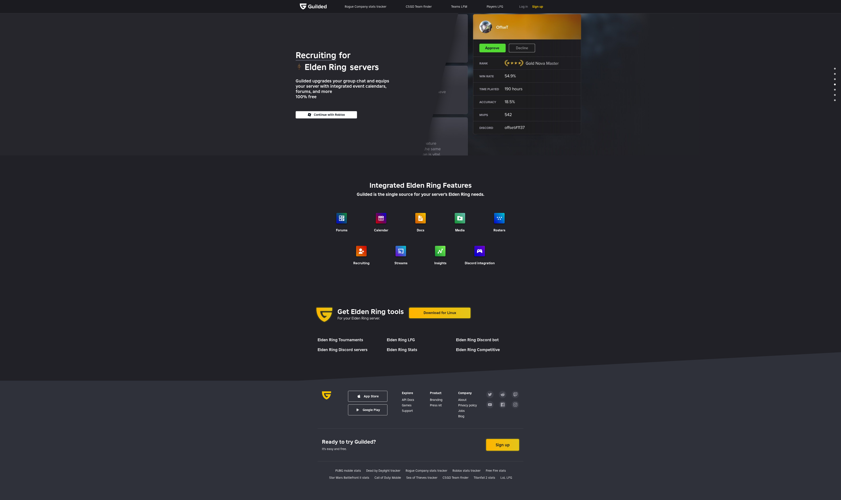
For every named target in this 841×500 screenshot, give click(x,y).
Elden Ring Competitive (478, 349)
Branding (436, 400)
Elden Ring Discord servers (342, 349)
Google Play (371, 410)
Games (407, 405)
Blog (461, 416)
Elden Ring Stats (402, 349)
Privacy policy (467, 405)
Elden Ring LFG (401, 339)
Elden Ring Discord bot (477, 339)
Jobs (461, 411)
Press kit (436, 405)
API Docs (408, 400)
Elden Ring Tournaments (340, 339)
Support (407, 411)
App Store (371, 396)
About (462, 400)
